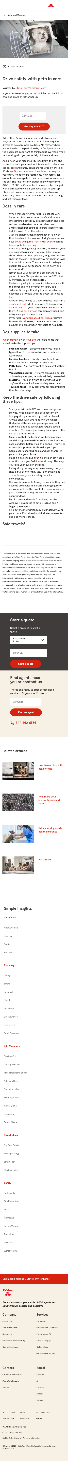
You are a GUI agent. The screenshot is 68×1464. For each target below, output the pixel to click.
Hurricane (9, 1218)
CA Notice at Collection (11, 1432)
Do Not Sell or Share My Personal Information (21, 1438)
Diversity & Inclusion (10, 1381)
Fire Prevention (11, 1201)
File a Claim (41, 1321)
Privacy (23, 1412)
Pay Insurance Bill (43, 1334)
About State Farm (9, 1328)
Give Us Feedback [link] (10, 1347)
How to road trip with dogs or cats (50, 767)
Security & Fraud (43, 1412)
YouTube (39, 1400)
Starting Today (11, 1170)
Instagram (40, 1387)
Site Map (39, 1418)
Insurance (9, 1008)
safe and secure (51, 217)
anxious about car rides (37, 318)
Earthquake (9, 1193)
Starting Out (10, 1056)
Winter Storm (10, 1251)
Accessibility (25, 1418)
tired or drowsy (43, 461)
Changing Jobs (11, 1089)
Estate (7, 984)
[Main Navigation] (6, 5)
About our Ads (8, 1412)
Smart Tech (9, 1162)
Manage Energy (11, 1153)
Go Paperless (42, 1347)
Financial (8, 992)
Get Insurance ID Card (45, 1353)
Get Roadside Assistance (47, 1328)
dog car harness (28, 311)
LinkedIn (39, 1394)
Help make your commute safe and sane (49, 800)
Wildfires (8, 1243)
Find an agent (26, 712)
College (7, 975)
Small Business (11, 1033)
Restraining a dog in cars (23, 283)
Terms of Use (8, 1418)
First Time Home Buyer (15, 1073)
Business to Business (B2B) (13, 1341)
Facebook (40, 1374)
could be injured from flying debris (34, 241)
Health (7, 1000)
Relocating (9, 1114)
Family (7, 944)
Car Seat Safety (11, 1145)
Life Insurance (11, 1017)
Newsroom (7, 1334)
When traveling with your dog (19, 339)
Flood (6, 1209)
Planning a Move (12, 1097)
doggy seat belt (17, 304)
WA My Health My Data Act (14, 1427)
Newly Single (10, 1106)
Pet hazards (45, 859)
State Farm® (31, 88)
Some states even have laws (30, 171)
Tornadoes (9, 1234)
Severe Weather (12, 1226)
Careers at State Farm (11, 1374)
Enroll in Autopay (43, 1341)
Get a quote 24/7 (34, 126)
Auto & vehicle (11, 928)
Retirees (6, 1387)
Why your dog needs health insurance (50, 830)
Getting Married (12, 1064)
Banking (8, 936)
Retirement (9, 1025)
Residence (9, 952)
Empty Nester (11, 1122)
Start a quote (25, 664)
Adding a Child (11, 1081)
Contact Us (7, 1321)
